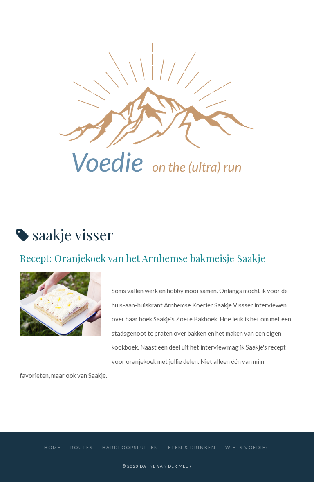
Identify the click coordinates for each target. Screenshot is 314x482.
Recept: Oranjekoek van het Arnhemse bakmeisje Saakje (142, 258)
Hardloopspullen (130, 447)
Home (52, 447)
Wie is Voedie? (246, 447)
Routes (81, 447)
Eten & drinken (192, 447)
